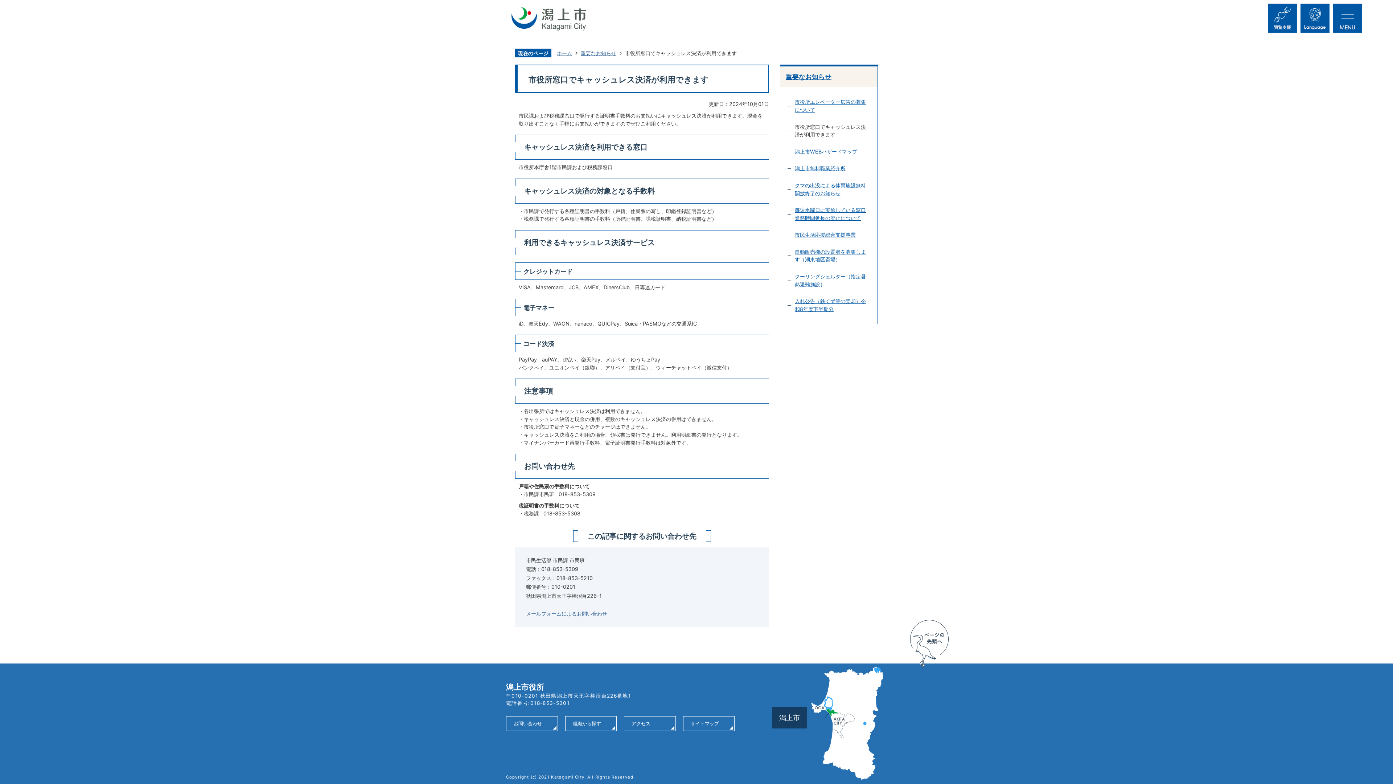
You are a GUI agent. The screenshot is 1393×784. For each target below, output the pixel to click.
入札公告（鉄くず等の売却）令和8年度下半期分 (830, 305)
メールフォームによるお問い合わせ (566, 614)
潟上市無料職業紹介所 (820, 168)
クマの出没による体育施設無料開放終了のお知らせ (830, 189)
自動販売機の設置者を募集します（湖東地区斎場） (830, 256)
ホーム (564, 53)
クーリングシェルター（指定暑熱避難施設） (830, 280)
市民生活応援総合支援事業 (825, 235)
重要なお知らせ (598, 53)
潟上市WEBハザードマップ (826, 151)
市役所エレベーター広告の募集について (830, 106)
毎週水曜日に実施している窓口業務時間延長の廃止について (830, 214)
